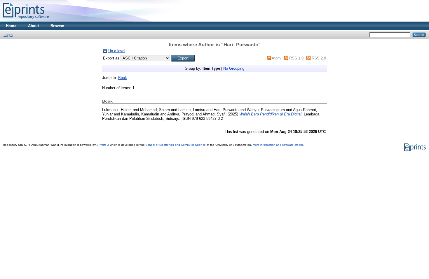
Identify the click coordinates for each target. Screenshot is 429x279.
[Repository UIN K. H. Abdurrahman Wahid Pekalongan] (26, 20)
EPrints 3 (103, 144)
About (33, 26)
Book (122, 78)
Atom (276, 58)
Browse (57, 26)
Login (8, 35)
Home (11, 26)
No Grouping (233, 68)
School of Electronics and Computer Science (176, 144)
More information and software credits (278, 144)
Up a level (116, 51)
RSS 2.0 (319, 58)
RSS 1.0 (296, 58)
